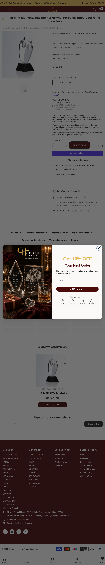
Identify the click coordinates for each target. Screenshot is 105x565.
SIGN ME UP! (77, 289)
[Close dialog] (99, 248)
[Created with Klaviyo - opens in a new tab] (52, 319)
